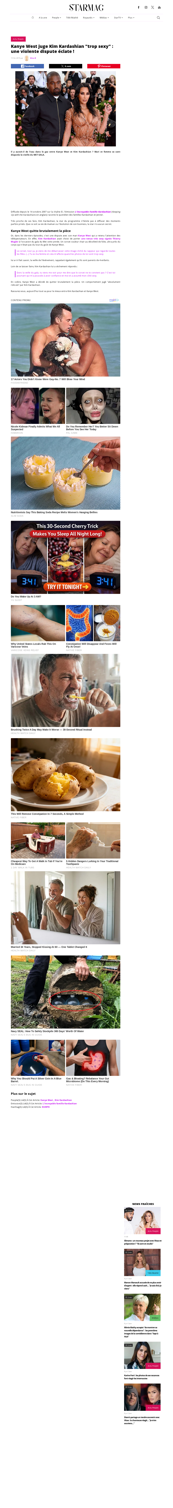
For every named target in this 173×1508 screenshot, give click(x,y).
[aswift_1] (86, 27)
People (55, 17)
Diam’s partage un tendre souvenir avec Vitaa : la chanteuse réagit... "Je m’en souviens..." (141, 1420)
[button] (138, 9)
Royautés (87, 17)
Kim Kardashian (47, 238)
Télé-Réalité (72, 17)
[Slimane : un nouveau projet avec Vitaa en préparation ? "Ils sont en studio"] (142, 1220)
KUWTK (46, 1107)
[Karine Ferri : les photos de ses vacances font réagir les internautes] (142, 1355)
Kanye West (84, 235)
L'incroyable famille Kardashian (60, 1103)
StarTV (117, 17)
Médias (103, 17)
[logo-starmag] (86, 7)
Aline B (33, 58)
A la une (43, 17)
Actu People (153, 1231)
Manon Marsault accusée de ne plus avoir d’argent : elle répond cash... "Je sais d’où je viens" (142, 1285)
